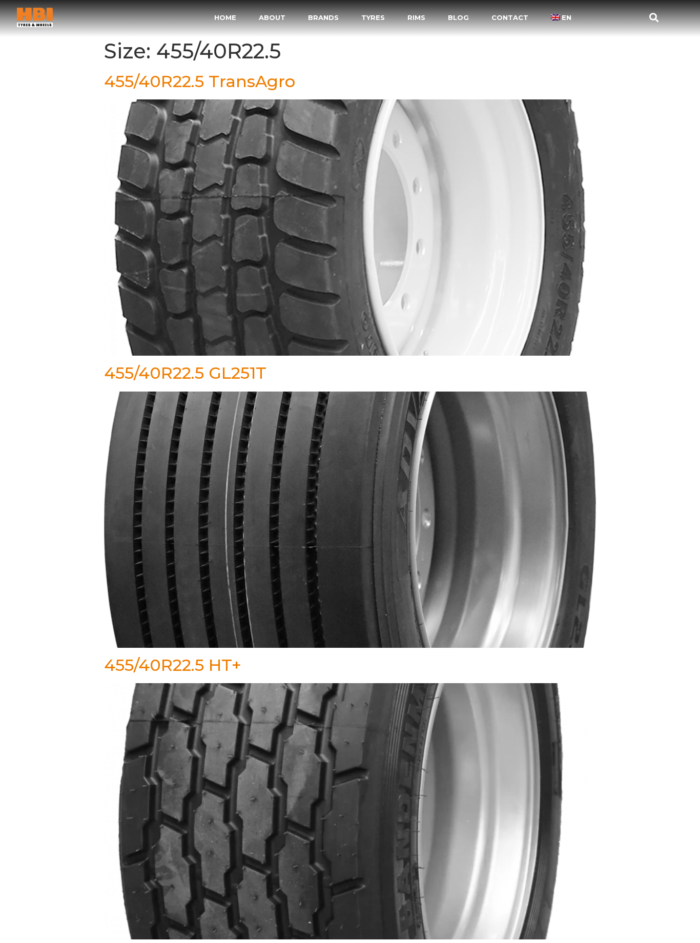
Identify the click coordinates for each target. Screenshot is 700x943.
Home (225, 17)
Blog (458, 17)
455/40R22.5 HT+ (172, 665)
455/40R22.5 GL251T (185, 373)
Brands (323, 17)
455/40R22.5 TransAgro (199, 81)
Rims (416, 17)
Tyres (373, 17)
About (272, 17)
